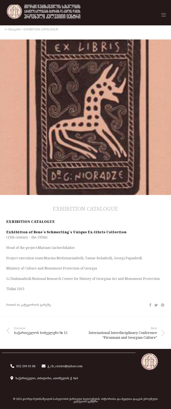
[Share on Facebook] (150, 305)
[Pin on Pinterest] (163, 305)
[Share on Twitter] (156, 305)
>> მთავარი (12, 29)
